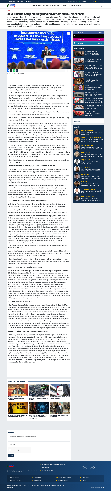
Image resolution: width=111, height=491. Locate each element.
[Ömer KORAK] (77, 183)
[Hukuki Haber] (11, 5)
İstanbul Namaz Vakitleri (64, 477)
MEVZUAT (79, 5)
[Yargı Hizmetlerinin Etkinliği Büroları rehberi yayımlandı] (60, 389)
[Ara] (100, 6)
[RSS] (94, 467)
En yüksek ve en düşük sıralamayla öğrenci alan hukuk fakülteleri (17, 415)
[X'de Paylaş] (11, 70)
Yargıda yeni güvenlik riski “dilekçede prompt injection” (91, 162)
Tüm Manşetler (37, 480)
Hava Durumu (37, 477)
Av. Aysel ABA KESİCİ (87, 130)
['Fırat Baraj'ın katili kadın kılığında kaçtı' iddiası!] (60, 408)
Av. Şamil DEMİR (85, 160)
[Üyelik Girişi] (103, 1)
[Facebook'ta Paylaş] (8, 70)
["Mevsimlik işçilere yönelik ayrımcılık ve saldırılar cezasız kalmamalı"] (18, 389)
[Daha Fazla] (17, 70)
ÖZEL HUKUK (71, 5)
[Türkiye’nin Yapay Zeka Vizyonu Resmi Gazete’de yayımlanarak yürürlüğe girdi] (39, 408)
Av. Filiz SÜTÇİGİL (86, 152)
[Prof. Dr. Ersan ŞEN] (77, 147)
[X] (85, 467)
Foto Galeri (12, 1)
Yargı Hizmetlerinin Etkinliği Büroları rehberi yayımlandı (60, 397)
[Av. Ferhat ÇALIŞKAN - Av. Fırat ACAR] (77, 139)
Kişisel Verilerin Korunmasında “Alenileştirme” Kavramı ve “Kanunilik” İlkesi (91, 148)
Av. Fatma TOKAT (86, 167)
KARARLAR (41, 5)
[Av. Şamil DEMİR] (77, 161)
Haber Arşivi (85, 480)
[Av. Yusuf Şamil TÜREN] (77, 198)
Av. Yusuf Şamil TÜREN (87, 196)
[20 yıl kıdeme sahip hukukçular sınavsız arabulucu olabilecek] (39, 50)
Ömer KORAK (84, 182)
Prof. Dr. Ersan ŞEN (87, 145)
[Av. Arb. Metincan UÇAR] (77, 191)
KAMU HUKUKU (61, 5)
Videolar (21, 1)
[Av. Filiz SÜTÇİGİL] (77, 154)
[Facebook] (83, 467)
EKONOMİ (64, 486)
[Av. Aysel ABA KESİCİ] (77, 132)
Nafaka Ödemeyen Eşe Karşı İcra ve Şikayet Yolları (91, 133)
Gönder (11, 455)
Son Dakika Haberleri (63, 480)
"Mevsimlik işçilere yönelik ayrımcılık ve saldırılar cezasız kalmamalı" (16, 398)
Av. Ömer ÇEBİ (85, 174)
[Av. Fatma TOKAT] (77, 169)
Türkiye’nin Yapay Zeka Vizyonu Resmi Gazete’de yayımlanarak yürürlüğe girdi (38, 416)
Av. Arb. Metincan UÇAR (88, 189)
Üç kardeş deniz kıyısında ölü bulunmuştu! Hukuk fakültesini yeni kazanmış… (38, 398)
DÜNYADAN (10, 487)
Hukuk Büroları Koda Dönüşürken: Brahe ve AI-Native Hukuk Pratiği (90, 169)
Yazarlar (29, 1)
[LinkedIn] (91, 467)
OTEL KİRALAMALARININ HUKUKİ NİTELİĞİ (91, 191)
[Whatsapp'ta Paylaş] (14, 70)
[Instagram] (88, 467)
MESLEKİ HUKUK (51, 5)
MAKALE (34, 5)
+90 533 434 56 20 (46, 467)
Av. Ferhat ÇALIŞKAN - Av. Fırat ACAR (91, 138)
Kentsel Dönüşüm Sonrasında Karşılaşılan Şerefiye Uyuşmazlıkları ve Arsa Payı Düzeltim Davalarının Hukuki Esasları (92, 199)
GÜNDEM (9, 10)
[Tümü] (102, 121)
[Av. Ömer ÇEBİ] (77, 176)
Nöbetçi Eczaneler (14, 477)
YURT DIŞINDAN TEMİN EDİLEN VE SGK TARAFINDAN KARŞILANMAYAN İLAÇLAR (91, 155)
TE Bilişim (101, 487)
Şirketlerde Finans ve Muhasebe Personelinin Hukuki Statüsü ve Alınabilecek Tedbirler (90, 177)
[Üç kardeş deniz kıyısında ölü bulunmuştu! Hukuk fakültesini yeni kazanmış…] (39, 389)
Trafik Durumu (85, 477)
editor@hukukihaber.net (48, 470)
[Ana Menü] (103, 6)
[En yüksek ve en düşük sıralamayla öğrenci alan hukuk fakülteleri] (18, 408)
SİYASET (58, 486)
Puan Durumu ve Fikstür (16, 480)
